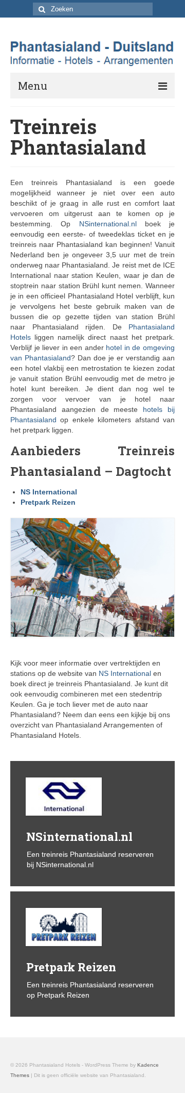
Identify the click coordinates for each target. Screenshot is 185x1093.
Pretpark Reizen (48, 502)
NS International (49, 492)
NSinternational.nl (108, 224)
